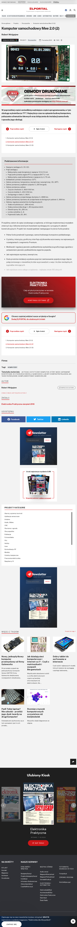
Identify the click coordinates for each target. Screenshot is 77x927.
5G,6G (4, 16)
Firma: (5, 360)
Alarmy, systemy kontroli (13, 513)
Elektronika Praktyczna (47, 895)
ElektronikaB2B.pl (46, 890)
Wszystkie (70, 16)
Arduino (29, 16)
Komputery (12, 367)
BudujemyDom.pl (26, 873)
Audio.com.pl (44, 872)
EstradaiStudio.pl (45, 879)
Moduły (7, 552)
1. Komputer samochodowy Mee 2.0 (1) (19, 138)
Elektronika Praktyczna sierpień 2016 (18, 404)
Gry (6, 540)
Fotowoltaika (9, 537)
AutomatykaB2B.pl (46, 892)
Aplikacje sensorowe (12, 516)
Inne (6, 546)
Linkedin (65, 419)
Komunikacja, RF (10, 549)
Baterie (55, 16)
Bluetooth (63, 16)
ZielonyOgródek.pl (27, 884)
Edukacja (8, 534)
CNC (6, 525)
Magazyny (5, 873)
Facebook (15, 419)
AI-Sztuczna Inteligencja (16, 16)
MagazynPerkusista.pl (47, 877)
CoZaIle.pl (24, 879)
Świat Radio (44, 900)
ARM (34, 16)
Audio (39, 16)
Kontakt (4, 870)
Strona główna (6, 23)
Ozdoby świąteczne (11, 555)
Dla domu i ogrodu (11, 528)
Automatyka (47, 16)
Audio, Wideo (9, 522)
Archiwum (5, 875)
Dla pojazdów (26, 23)
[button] (3, 805)
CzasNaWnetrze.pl (27, 886)
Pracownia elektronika (12, 558)
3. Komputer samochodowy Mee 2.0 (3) (19, 145)
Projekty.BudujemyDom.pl (29, 876)
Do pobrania (5, 878)
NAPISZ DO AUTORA (67, 387)
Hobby (7, 543)
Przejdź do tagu (70, 631)
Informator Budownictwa (29, 881)
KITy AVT (5, 868)
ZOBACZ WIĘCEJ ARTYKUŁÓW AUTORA (14, 393)
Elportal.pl (43, 898)
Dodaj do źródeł (9, 40)
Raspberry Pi (9, 561)
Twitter (40, 419)
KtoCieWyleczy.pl (64, 882)
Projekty (16, 23)
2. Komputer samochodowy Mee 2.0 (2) (19, 142)
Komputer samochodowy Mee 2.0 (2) (44, 23)
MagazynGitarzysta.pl (47, 874)
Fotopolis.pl (63, 873)
